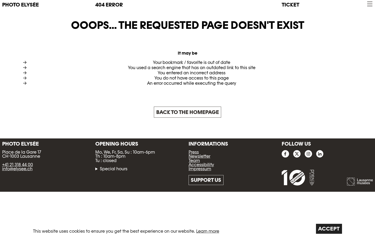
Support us (206, 180)
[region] (187, 229)
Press (194, 152)
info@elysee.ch (17, 168)
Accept (329, 229)
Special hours (113, 169)
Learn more (207, 231)
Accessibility (201, 164)
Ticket (290, 5)
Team (194, 160)
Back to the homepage (187, 112)
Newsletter (199, 156)
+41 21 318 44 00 (17, 164)
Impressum (200, 168)
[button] (369, 4)
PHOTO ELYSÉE (20, 4)
